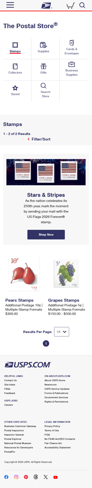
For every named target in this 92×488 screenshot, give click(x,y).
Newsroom (51, 384)
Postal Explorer (12, 438)
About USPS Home (55, 380)
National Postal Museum (17, 443)
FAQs (7, 388)
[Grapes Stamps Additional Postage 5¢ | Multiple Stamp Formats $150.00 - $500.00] (67, 273)
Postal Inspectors (14, 430)
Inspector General (14, 434)
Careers (8, 404)
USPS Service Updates (57, 388)
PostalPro (9, 451)
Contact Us (10, 380)
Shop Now (8, 155)
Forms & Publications (56, 393)
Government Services (56, 397)
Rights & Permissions (56, 401)
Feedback (9, 393)
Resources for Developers (18, 447)
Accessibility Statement (58, 447)
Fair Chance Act (53, 443)
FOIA (47, 434)
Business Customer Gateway (20, 426)
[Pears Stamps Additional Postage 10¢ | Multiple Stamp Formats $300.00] (24, 273)
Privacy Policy (52, 426)
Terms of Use (52, 430)
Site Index (9, 384)
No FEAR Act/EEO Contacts (60, 438)
